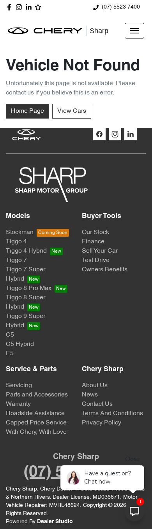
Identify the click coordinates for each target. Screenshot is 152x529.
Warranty (18, 404)
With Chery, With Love (36, 432)
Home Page (27, 111)
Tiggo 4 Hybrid (26, 251)
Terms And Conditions (112, 413)
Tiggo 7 (16, 260)
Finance (93, 242)
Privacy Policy (101, 423)
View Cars (71, 111)
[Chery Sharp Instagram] (20, 7)
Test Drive (96, 260)
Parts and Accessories (37, 395)
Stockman (20, 232)
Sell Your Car (100, 251)
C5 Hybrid (20, 344)
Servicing (19, 385)
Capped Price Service (36, 423)
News (90, 395)
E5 (10, 354)
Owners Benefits (104, 270)
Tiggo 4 (16, 242)
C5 (10, 335)
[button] (134, 30)
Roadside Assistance (35, 413)
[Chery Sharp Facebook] (11, 7)
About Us (95, 385)
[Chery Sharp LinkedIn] (30, 7)
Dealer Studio (55, 521)
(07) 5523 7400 (121, 7)
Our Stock (95, 232)
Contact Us (97, 404)
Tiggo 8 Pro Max (28, 288)
